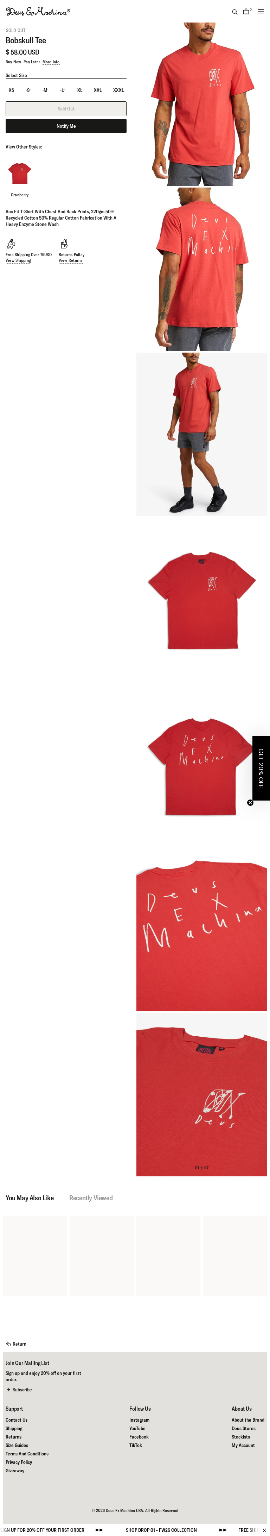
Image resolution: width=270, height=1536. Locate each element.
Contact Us (16, 1420)
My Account (243, 1445)
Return (19, 1344)
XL (79, 90)
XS (11, 90)
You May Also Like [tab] (29, 1198)
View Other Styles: (24, 147)
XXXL (118, 90)
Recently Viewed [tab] (90, 1198)
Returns (13, 1437)
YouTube (137, 1428)
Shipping (14, 1428)
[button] (261, 768)
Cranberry (19, 194)
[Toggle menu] (261, 11)
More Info (51, 61)
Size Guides (17, 1445)
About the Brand (248, 1420)
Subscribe (22, 1389)
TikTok (135, 1445)
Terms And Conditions (27, 1453)
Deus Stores (244, 1428)
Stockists (241, 1437)
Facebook (139, 1437)
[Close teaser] (250, 802)
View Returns (71, 260)
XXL (98, 90)
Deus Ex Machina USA (124, 1510)
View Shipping (18, 260)
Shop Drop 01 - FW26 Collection (126, 1530)
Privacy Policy (19, 1462)
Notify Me (66, 126)
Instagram (139, 1420)
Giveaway (15, 1470)
